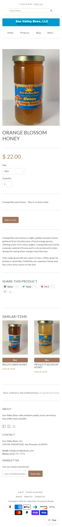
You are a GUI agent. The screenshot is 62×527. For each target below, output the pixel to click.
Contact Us (39, 496)
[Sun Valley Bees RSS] (14, 426)
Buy (15, 360)
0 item (25, 4)
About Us (28, 496)
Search (19, 496)
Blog (38, 32)
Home (10, 32)
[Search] (51, 11)
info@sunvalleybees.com (21, 450)
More (50, 32)
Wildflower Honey (14, 364)
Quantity (6, 178)
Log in (21, 492)
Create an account (34, 492)
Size (4, 165)
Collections (14, 393)
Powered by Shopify (45, 501)
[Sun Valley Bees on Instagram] (9, 426)
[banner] (31, 22)
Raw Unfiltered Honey (29, 393)
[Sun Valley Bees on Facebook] (4, 426)
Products (24, 32)
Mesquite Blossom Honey (46, 366)
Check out (38, 4)
